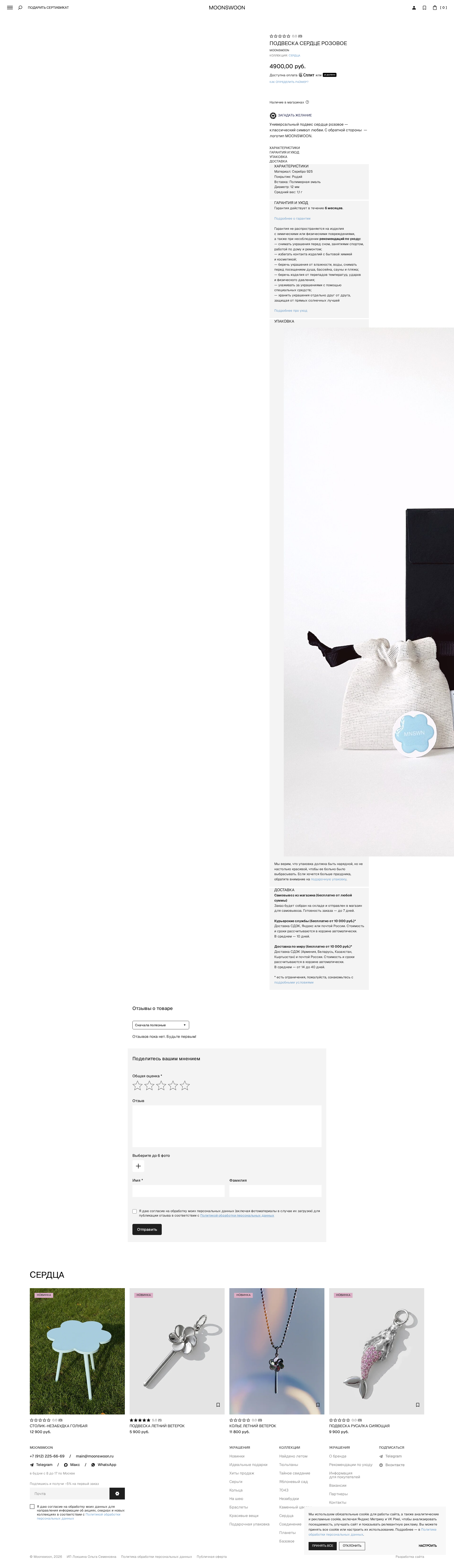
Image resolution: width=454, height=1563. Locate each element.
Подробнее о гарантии (292, 218)
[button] (10, 7)
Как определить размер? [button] (289, 82)
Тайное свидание (294, 1473)
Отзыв (138, 1100)
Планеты (287, 1532)
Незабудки (289, 1498)
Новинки (236, 1456)
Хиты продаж (241, 1473)
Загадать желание (295, 115)
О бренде (337, 1456)
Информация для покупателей (344, 1475)
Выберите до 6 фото (151, 1155)
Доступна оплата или (296, 75)
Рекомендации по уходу (351, 1464)
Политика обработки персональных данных (156, 1556)
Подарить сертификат (48, 7)
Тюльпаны (288, 1464)
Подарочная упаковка (249, 1524)
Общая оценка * (147, 1075)
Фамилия (238, 1180)
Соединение (290, 1524)
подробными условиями (294, 982)
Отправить (147, 1229)
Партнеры (338, 1493)
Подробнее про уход (290, 310)
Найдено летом (293, 1456)
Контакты (337, 1502)
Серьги (235, 1481)
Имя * (137, 1180)
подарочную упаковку (328, 879)
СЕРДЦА (294, 56)
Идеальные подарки (248, 1464)
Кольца (236, 1490)
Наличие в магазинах (287, 102)
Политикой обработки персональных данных (237, 1215)
